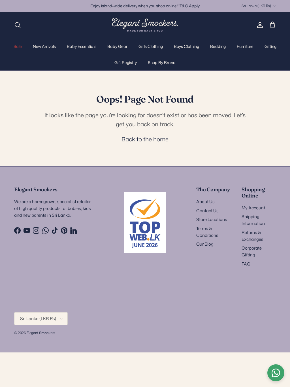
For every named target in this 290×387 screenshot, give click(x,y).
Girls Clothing (150, 46)
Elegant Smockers (41, 332)
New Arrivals (44, 46)
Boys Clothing (186, 46)
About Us (205, 202)
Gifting (270, 46)
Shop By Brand (162, 62)
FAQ (246, 264)
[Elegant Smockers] (145, 25)
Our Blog (205, 244)
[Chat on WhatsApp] (275, 372)
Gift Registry (125, 62)
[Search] (17, 25)
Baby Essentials (81, 46)
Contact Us (207, 211)
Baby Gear (117, 46)
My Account (253, 208)
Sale (18, 46)
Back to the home (145, 139)
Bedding (218, 46)
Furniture (245, 46)
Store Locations (211, 219)
